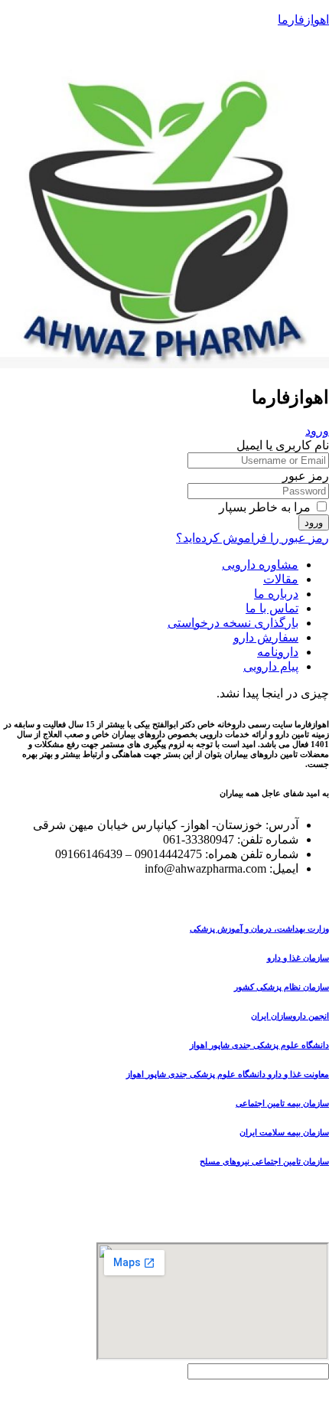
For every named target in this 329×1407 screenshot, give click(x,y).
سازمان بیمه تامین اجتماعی (282, 1103)
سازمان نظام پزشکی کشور (281, 986)
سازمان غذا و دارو (298, 957)
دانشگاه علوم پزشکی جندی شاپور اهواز (259, 1045)
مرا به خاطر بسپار (266, 507)
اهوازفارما (303, 19)
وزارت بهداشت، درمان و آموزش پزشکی (259, 928)
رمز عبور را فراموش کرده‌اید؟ (252, 537)
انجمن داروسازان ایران (290, 1015)
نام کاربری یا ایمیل (282, 445)
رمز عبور (305, 475)
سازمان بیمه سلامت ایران (284, 1132)
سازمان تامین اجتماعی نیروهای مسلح (264, 1161)
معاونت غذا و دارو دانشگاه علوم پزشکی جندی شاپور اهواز (227, 1074)
